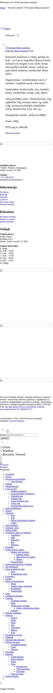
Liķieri (14, 523)
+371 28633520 (7, 177)
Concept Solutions (16, 421)
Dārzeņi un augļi (12, 642)
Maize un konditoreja (14, 581)
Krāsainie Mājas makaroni (16, 51)
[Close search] (2, 444)
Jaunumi (3, 197)
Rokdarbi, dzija (12, 528)
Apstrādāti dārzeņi (18, 644)
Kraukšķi (9, 547)
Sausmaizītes (16, 591)
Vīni (13, 518)
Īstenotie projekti (7, 204)
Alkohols (9, 513)
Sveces (8, 476)
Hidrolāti (9, 637)
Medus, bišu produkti (20, 552)
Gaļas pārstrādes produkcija (23, 494)
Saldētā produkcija (19, 491)
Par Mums (4, 192)
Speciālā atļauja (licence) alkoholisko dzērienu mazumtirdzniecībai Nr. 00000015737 (22, 408)
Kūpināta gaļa (17, 496)
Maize (13, 584)
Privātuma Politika (8, 217)
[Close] (1, 447)
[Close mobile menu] (1, 460)
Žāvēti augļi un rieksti (20, 606)
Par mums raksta (7, 202)
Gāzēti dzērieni (17, 657)
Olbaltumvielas (11, 486)
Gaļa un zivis (11, 489)
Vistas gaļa (15, 503)
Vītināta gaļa (16, 498)
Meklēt (3, 435)
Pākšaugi (15, 545)
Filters (6, 28)
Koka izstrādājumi (13, 508)
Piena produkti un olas (15, 569)
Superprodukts (11, 525)
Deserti (8, 511)
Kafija (13, 662)
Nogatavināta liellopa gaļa (22, 506)
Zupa (7, 593)
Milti (13, 537)
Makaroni (15, 540)
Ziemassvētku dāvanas (15, 640)
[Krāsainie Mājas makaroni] (29, 47)
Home (2, 8)
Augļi (13, 647)
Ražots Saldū (11, 530)
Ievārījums (9, 576)
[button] (29, 133)
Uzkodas (9, 598)
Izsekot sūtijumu (7, 221)
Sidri (13, 515)
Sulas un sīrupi (17, 674)
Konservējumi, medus (14, 550)
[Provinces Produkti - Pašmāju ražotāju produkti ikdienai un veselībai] (5, 467)
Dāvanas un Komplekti (15, 479)
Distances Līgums (7, 219)
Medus (19, 559)
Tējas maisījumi (23, 669)
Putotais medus (22, 554)
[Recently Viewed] (7, 432)
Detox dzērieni (17, 659)
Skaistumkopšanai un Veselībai (18, 564)
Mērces (14, 630)
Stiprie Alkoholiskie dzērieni (23, 520)
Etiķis (13, 620)
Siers (13, 571)
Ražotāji (3, 194)
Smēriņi (8, 484)
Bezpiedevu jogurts (13, 635)
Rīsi (12, 542)
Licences (4, 199)
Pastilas (8, 579)
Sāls (12, 625)
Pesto (13, 623)
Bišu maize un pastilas (25, 557)
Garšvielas (15, 627)
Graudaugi (15, 535)
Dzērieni (9, 654)
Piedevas (9, 615)
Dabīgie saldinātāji (13, 613)
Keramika (9, 652)
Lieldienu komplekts (14, 596)
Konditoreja (16, 588)
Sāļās (13, 603)
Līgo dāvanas (16, 481)
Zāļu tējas (20, 671)
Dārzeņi (14, 649)
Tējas (13, 664)
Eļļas (13, 632)
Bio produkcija (11, 567)
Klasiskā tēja (21, 666)
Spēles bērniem (11, 676)
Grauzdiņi (9, 474)
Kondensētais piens (19, 574)
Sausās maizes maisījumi (21, 586)
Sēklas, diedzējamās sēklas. (28, 608)
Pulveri (14, 618)
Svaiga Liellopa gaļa (19, 501)
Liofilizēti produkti (19, 601)
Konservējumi (17, 562)
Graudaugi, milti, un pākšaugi (18, 532)
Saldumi (14, 610)
